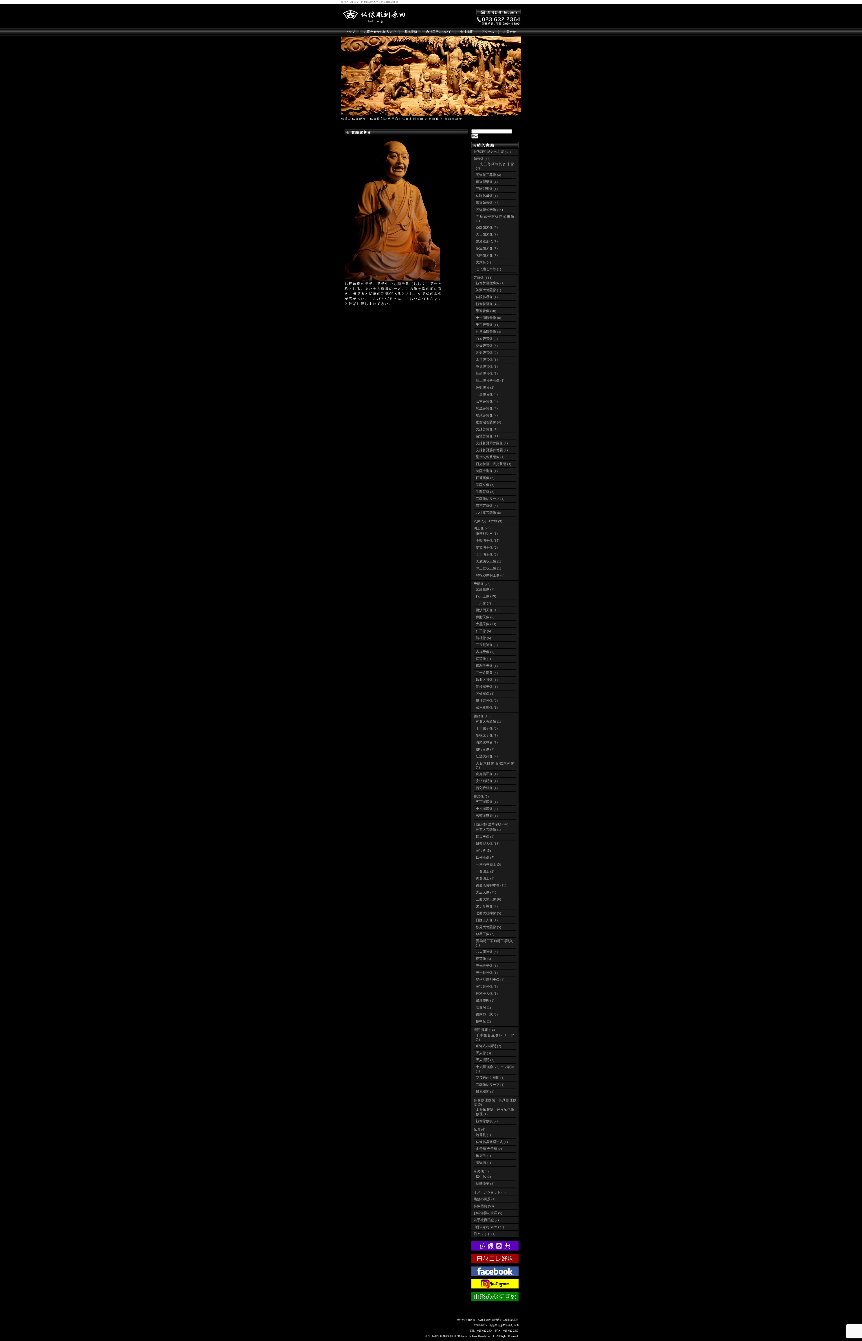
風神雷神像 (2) (487, 700)
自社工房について (438, 31)
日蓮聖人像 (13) (487, 843)
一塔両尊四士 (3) (488, 864)
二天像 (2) (483, 603)
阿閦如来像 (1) (487, 255)
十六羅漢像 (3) (487, 809)
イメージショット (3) (490, 1192)
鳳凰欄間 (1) (485, 1091)
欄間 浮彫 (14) (484, 1030)
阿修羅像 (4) (485, 693)
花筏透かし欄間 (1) (490, 1077)
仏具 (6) (479, 1129)
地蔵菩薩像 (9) (487, 415)
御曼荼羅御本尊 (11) (491, 885)
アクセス (488, 31)
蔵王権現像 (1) (487, 707)
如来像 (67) (482, 158)
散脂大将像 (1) (487, 679)
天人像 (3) (483, 1053)
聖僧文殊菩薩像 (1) (490, 457)
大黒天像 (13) (486, 624)
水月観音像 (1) (487, 359)
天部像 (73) (482, 584)
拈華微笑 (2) (485, 1183)
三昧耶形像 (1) (487, 189)
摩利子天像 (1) (487, 666)
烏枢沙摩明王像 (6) (490, 575)
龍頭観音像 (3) (487, 373)
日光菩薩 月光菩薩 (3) (493, 464)
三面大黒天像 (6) (488, 899)
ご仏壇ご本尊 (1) (488, 269)
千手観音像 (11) (487, 325)
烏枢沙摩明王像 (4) (490, 979)
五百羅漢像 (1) (487, 802)
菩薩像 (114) (483, 277)
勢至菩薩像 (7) (487, 408)
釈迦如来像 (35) (487, 202)
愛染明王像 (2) (487, 547)
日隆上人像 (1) (487, 920)
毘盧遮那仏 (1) (487, 241)
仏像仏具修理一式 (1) (492, 1142)
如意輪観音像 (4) (488, 332)
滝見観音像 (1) (487, 366)
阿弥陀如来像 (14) (489, 209)
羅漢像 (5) (481, 796)
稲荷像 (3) (483, 959)
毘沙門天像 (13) (487, 610)
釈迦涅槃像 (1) (487, 182)
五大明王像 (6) (487, 554)
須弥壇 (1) (483, 1163)
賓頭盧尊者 (361, 132)
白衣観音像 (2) (487, 339)
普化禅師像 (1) (487, 788)
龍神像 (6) (483, 638)
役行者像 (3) (485, 749)
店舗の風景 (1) (484, 1199)
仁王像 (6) (483, 631)
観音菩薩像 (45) (487, 304)
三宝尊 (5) (483, 850)
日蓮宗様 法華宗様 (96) (491, 824)
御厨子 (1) (483, 1156)
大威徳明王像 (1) (488, 561)
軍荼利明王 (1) (487, 533)
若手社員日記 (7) (486, 1220)
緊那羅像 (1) (485, 589)
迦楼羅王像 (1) (487, 686)
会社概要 (466, 31)
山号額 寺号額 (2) (489, 1149)
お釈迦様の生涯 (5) (488, 1213)
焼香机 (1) (483, 1135)
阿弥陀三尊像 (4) (488, 175)
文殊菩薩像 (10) (487, 429)
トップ (350, 31)
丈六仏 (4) (483, 262)
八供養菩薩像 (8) (488, 512)
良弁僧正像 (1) (487, 774)
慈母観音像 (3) (487, 345)
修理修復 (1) (485, 1000)
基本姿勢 (411, 31)
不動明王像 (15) (487, 540)
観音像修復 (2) (487, 1121)
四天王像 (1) (485, 836)
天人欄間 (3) (485, 1060)
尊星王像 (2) (485, 934)
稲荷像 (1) (483, 659)
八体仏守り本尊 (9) (488, 521)
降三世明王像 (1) (488, 568)
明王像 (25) (482, 528)
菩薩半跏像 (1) (487, 471)
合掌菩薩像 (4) (487, 401)
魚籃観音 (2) (485, 387)
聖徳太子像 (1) (487, 735)
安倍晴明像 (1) (487, 781)
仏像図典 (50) (484, 1206)
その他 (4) (481, 1171)
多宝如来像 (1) (487, 248)
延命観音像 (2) (487, 352)
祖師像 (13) (482, 716)
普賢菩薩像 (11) (487, 436)
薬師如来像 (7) (487, 227)
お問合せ (509, 31)
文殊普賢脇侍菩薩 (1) (492, 450)
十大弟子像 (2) (487, 728)
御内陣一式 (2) (487, 1014)
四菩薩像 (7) (485, 857)
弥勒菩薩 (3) (485, 492)
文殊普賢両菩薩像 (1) (492, 443)
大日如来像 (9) (487, 234)
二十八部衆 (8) (487, 673)
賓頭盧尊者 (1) (487, 742)
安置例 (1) (483, 1007)
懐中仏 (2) (483, 1021)
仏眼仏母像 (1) (487, 196)
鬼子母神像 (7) (487, 906)
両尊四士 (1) (485, 878)
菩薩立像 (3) (485, 485)
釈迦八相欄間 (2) (488, 1046)
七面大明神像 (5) (488, 913)
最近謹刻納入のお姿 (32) (492, 152)
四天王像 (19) (486, 596)
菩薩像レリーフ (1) (490, 499)
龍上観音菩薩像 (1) (490, 380)
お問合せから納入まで (380, 31)
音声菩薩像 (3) (487, 506)
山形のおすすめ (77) (489, 1227)
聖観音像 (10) (486, 311)
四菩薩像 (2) (485, 478)
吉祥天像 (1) (485, 652)
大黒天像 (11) (486, 892)
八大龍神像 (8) (487, 952)
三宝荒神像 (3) (487, 645)
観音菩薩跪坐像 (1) (490, 283)
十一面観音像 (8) (488, 318)
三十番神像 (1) (487, 972)
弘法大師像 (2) (487, 756)
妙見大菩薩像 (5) (488, 927)
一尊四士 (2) (485, 871)
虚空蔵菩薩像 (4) (488, 422)
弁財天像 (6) (485, 617)
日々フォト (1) (484, 1234)
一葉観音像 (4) (487, 394)
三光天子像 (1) (487, 965)
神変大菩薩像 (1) (488, 290)
